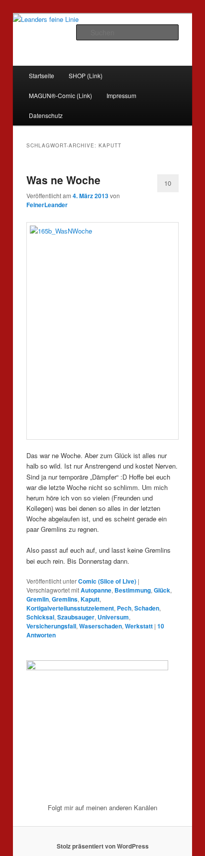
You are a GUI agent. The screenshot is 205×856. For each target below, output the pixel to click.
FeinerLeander (47, 204)
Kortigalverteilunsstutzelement (70, 608)
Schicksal (40, 616)
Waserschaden (100, 625)
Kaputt (90, 599)
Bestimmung (132, 590)
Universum (113, 616)
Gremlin (37, 599)
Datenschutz (46, 115)
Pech (124, 608)
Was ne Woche (63, 179)
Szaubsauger (76, 616)
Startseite (41, 75)
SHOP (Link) (85, 75)
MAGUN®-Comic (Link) (60, 95)
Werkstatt (139, 625)
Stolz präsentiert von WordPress (103, 846)
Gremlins (65, 599)
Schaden (146, 608)
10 (167, 183)
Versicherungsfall (51, 625)
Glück (162, 590)
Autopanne (96, 590)
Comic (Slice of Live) (107, 581)
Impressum (121, 95)
